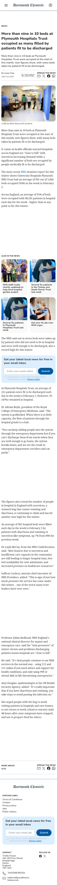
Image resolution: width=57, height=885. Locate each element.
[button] (6, 5)
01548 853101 (18, 873)
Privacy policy (9, 805)
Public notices (9, 811)
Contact (6, 802)
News (4, 26)
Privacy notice (33, 379)
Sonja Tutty (9, 73)
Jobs (4, 808)
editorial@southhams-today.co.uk (18, 878)
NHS (23, 171)
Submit (45, 371)
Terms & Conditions (12, 799)
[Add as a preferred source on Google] (28, 75)
